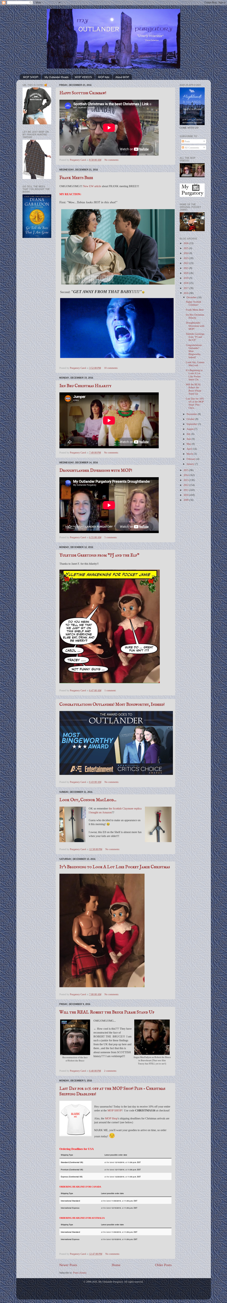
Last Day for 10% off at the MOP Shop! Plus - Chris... (195, 403)
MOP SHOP (114, 1110)
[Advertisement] (37, 297)
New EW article (92, 186)
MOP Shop (111, 1118)
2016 (186, 293)
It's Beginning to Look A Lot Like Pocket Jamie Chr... (194, 375)
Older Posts (163, 1265)
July (189, 434)
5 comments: (111, 537)
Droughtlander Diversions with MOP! (95, 470)
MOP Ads (103, 77)
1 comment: (110, 690)
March (190, 453)
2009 (186, 499)
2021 (186, 268)
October (191, 419)
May (189, 443)
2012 (186, 485)
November (192, 414)
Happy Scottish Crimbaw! (82, 93)
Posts (187, 141)
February (191, 459)
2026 (186, 243)
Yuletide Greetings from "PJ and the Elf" (99, 555)
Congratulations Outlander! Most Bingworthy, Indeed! (112, 704)
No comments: (112, 159)
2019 (186, 278)
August (190, 429)
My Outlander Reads (57, 77)
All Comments (191, 147)
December (192, 297)
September (192, 424)
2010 (186, 495)
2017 (186, 288)
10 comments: (111, 368)
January (191, 463)
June (189, 438)
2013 (186, 480)
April (190, 448)
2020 (186, 273)
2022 (186, 263)
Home (116, 1265)
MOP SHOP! (30, 77)
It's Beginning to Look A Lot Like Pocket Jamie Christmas (114, 867)
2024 (186, 253)
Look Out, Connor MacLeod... (87, 800)
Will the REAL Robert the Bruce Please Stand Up (106, 1012)
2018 (186, 283)
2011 (186, 490)
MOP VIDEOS (83, 77)
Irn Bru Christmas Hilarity (85, 386)
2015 (186, 470)
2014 (186, 475)
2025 (186, 248)
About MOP (122, 77)
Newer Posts (68, 1265)
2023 (186, 258)
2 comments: (111, 1070)
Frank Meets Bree (76, 178)
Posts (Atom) (79, 1272)
